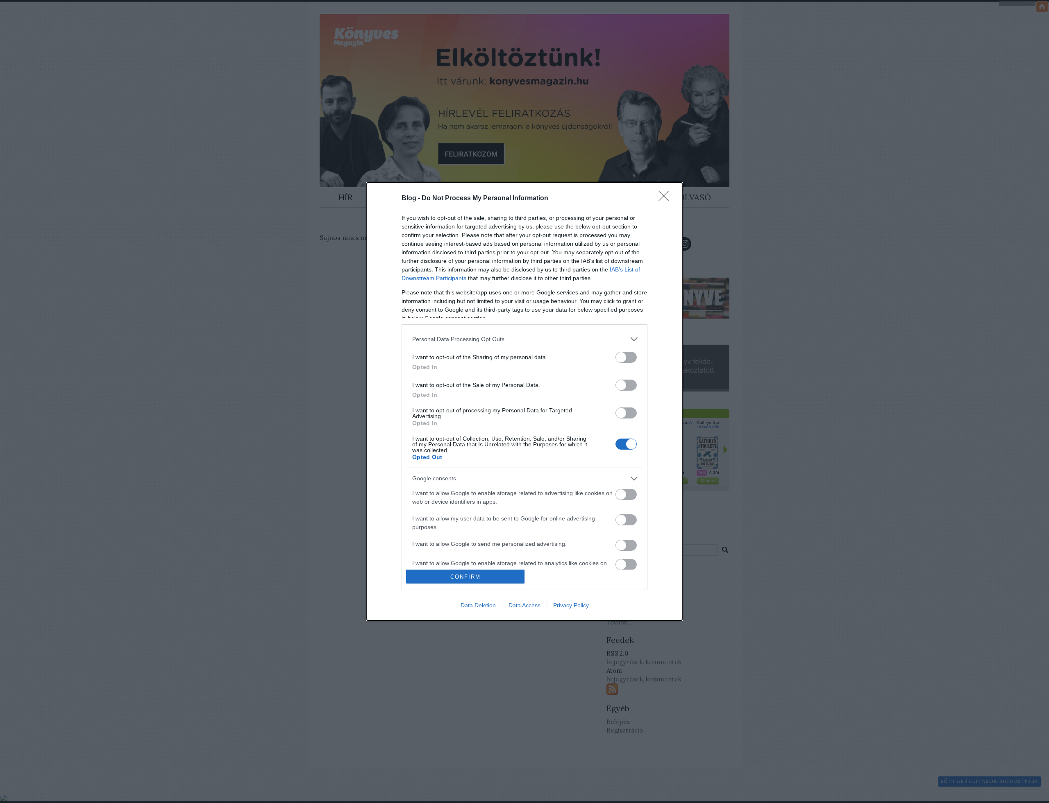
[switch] (626, 357)
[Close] (666, 198)
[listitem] (524, 339)
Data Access (524, 605)
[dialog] (524, 401)
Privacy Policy (571, 605)
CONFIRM (465, 577)
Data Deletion (478, 605)
